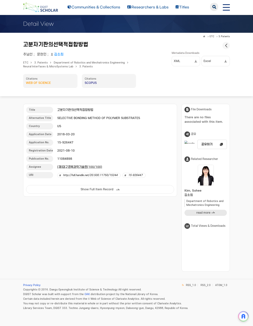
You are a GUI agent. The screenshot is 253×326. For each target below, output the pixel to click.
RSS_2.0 (206, 285)
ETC (212, 36)
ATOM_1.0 (221, 285)
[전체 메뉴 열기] (226, 6)
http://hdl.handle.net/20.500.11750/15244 (90, 175)
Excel (207, 61)
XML (177, 61)
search (214, 7)
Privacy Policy (32, 285)
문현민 (41, 54)
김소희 (59, 54)
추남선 (28, 54)
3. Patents (224, 36)
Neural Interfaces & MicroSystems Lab (48, 66)
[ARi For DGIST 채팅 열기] (243, 316)
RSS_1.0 (191, 285)
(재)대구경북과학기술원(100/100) (79, 167)
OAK (87, 294)
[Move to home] (204, 36)
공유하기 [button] (206, 144)
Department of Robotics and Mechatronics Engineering (89, 62)
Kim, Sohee (193, 193)
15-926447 (135, 175)
